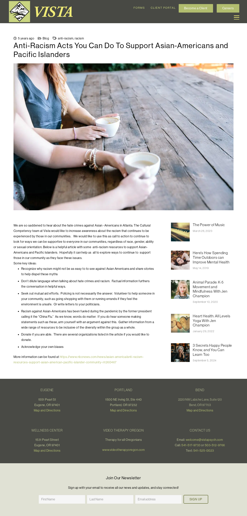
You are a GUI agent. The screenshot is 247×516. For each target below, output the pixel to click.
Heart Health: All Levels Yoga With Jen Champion (211, 320)
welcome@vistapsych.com (204, 440)
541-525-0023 (203, 450)
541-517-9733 (190, 445)
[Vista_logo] (42, 11)
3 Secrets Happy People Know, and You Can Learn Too (212, 350)
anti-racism (65, 38)
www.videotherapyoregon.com (123, 450)
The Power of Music (209, 224)
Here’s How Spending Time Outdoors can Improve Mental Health (211, 257)
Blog (46, 38)
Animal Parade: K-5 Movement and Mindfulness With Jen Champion (210, 289)
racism (79, 38)
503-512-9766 (215, 445)
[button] (236, 17)
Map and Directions (47, 410)
